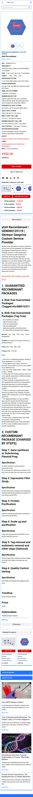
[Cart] (31, 2)
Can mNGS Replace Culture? (13, 702)
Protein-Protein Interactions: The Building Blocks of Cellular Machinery (16, 775)
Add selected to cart (21, 196)
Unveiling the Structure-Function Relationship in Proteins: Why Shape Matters (15, 757)
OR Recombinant (7, 654)
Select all (7, 196)
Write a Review (6, 59)
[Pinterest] (18, 178)
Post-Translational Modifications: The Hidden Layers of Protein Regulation (16, 718)
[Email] (7, 178)
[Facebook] (3, 178)
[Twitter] (14, 178)
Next (30, 632)
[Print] (10, 178)
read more (5, 712)
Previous (28, 632)
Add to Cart (8, 651)
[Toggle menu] (2, 2)
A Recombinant (22, 654)
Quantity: (5, 158)
